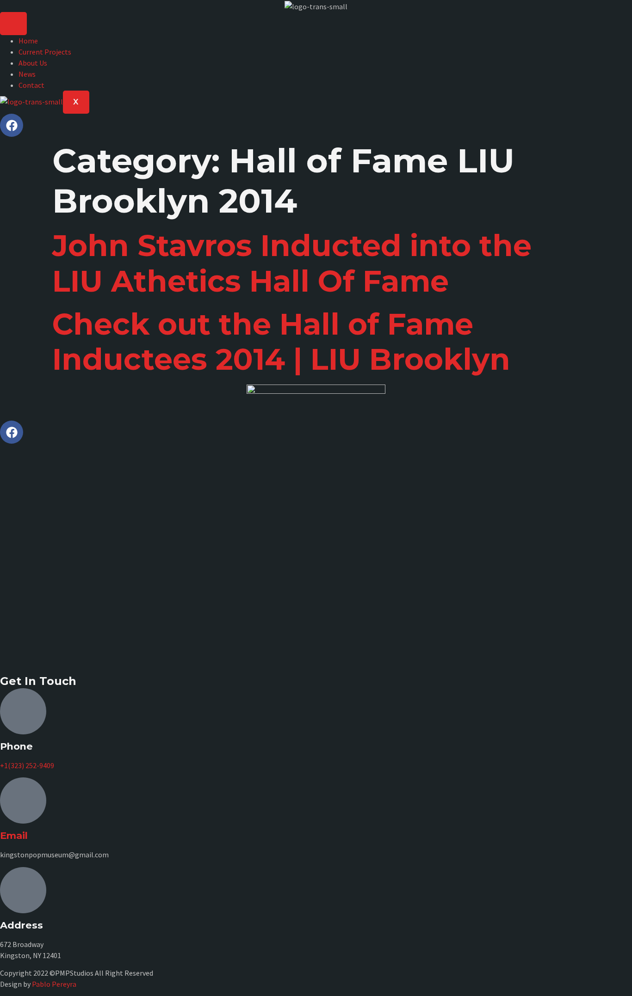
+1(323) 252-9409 (27, 765)
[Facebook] (11, 125)
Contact (31, 85)
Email (14, 835)
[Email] (23, 800)
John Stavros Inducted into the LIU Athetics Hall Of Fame (292, 263)
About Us (33, 62)
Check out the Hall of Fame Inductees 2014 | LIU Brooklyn (281, 342)
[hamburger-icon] (13, 23)
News (27, 74)
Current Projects (45, 51)
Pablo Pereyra (54, 984)
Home (28, 40)
